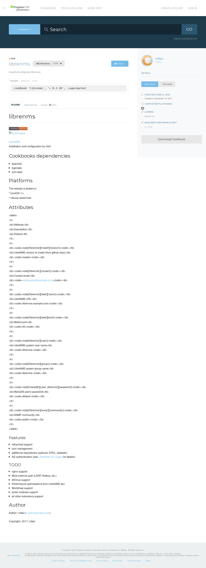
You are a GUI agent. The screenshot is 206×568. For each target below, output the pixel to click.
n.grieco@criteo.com (38, 513)
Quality (49, 104)
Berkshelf (25, 81)
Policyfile (14, 81)
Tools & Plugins (72, 8)
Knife (34, 81)
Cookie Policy (117, 560)
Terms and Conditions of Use (80, 560)
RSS (13, 58)
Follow (121, 64)
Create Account (172, 8)
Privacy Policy (102, 560)
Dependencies (30, 104)
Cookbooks (48, 8)
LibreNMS (14, 142)
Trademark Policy (134, 560)
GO (189, 29)
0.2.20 (47, 63)
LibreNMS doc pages (50, 457)
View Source (150, 84)
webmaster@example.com (37, 280)
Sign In (192, 8)
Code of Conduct (58, 560)
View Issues (167, 84)
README (15, 104)
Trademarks (15, 555)
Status (147, 560)
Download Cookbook (171, 139)
